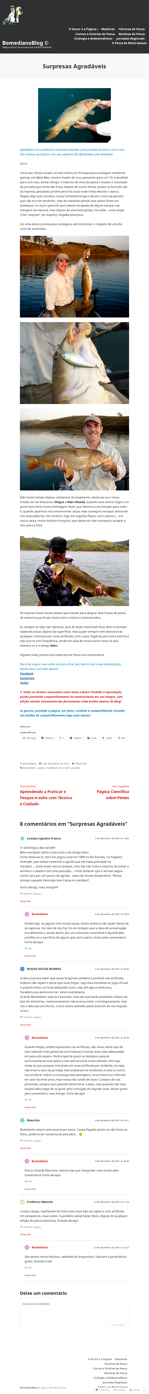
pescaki (75, 767)
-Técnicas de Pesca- (132, 29)
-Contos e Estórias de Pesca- (95, 34)
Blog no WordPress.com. (53, 1387)
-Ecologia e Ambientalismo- (93, 38)
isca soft (64, 767)
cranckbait (52, 767)
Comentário (118, 1325)
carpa (41, 767)
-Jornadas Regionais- (131, 38)
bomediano (29, 767)
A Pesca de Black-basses (129, 43)
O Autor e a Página (82, 29)
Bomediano (30, 763)
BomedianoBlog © (25, 42)
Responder (25, 901)
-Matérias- (108, 29)
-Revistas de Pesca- (132, 34)
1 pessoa (37, 893)
